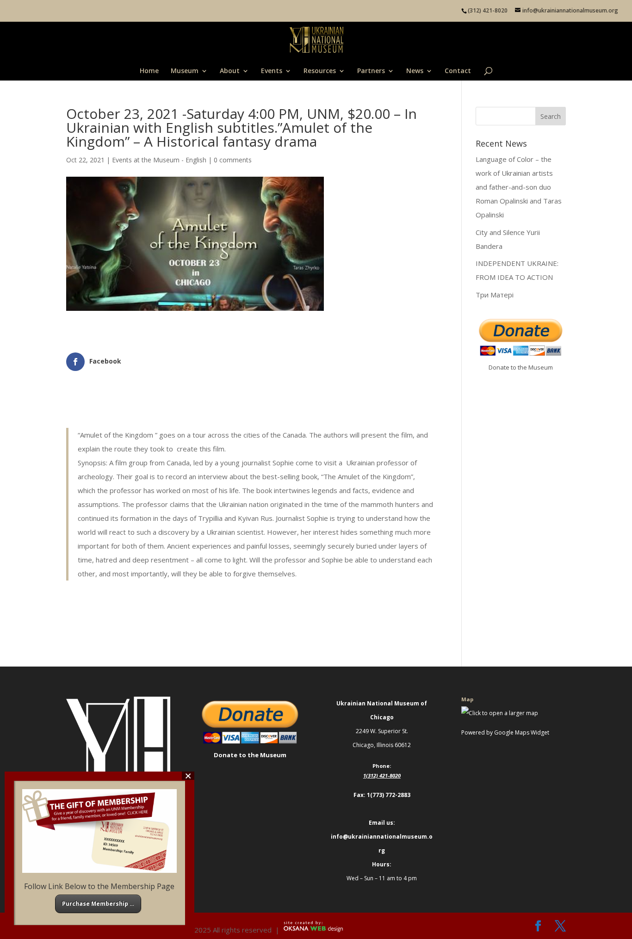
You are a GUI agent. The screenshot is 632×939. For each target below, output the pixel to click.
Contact (458, 71)
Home (149, 71)
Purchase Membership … (98, 904)
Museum (184, 71)
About (230, 71)
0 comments (233, 159)
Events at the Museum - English (159, 159)
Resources (320, 71)
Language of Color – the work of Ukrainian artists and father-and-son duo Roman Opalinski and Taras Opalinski (519, 186)
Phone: (381, 765)
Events (271, 71)
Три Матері (495, 294)
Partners (371, 71)
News (414, 71)
